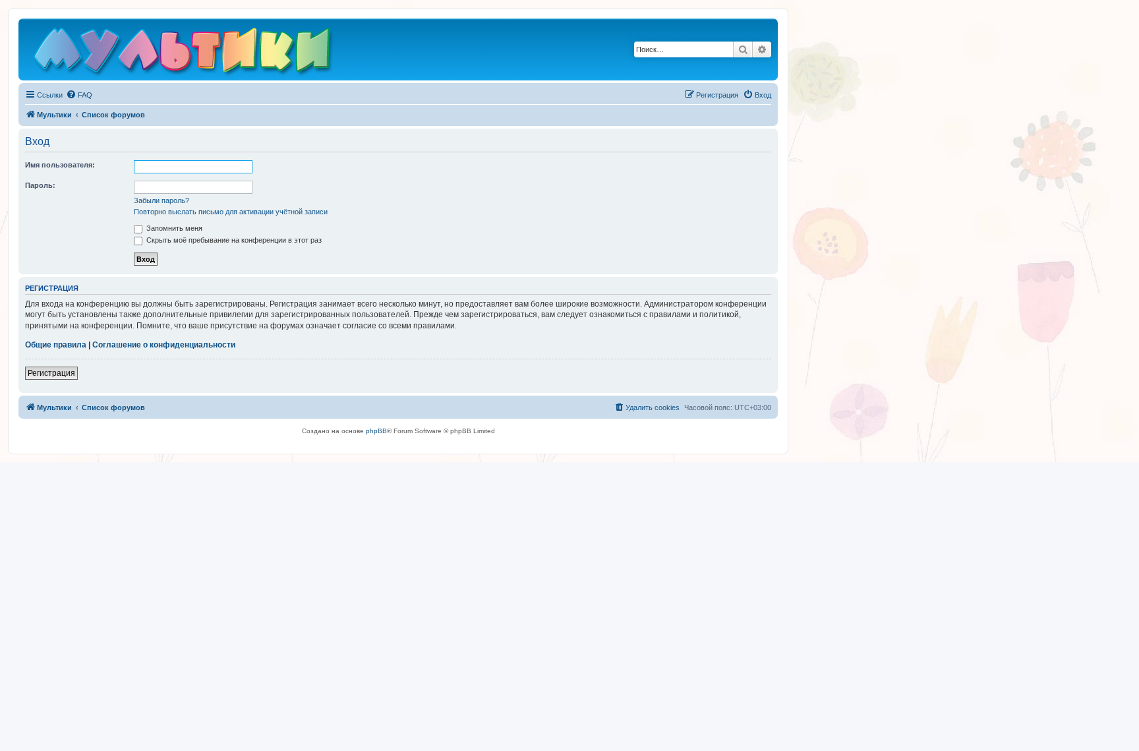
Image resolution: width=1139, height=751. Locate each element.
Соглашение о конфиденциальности (163, 344)
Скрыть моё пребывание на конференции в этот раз (233, 240)
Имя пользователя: (60, 165)
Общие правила (55, 344)
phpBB (376, 431)
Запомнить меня (173, 228)
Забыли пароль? (161, 200)
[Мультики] (184, 53)
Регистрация (51, 373)
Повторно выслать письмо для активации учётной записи (231, 212)
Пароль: (40, 185)
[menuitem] (79, 95)
